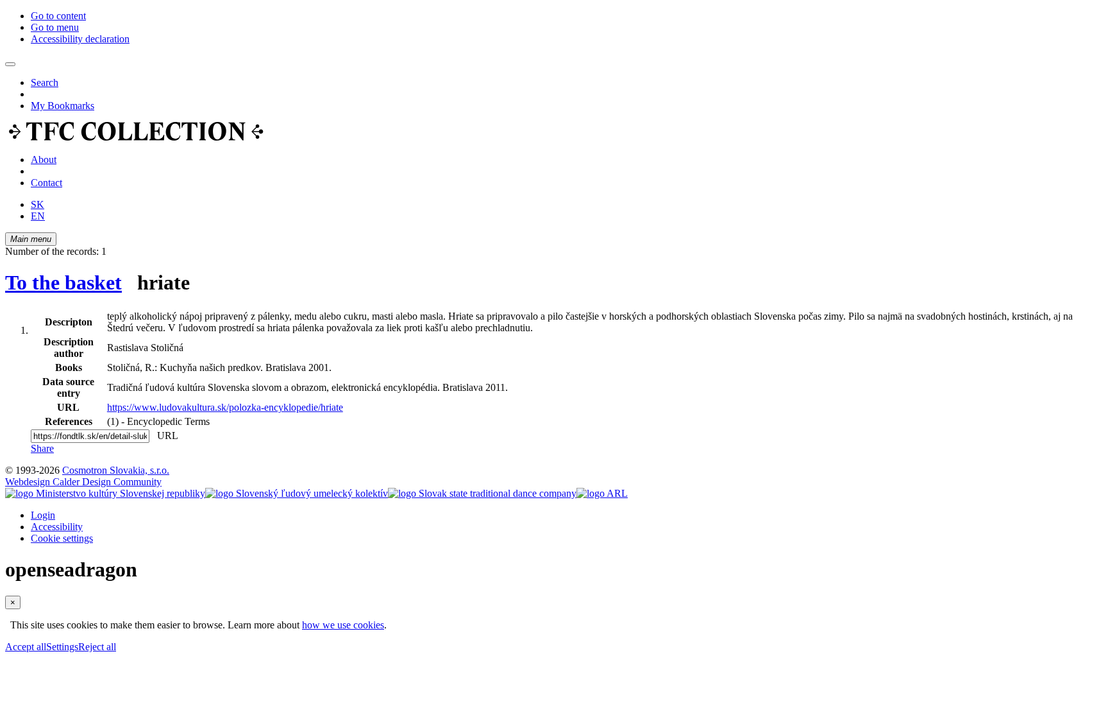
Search (44, 82)
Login (43, 515)
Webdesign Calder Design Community (83, 481)
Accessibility (57, 526)
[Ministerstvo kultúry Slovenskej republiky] (105, 493)
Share (42, 448)
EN (38, 216)
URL (164, 435)
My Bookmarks (62, 105)
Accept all (25, 646)
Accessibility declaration (80, 38)
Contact (46, 182)
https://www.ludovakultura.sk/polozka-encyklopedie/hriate (225, 407)
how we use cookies (343, 624)
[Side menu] (10, 64)
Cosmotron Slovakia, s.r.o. (115, 470)
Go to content (58, 15)
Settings (62, 646)
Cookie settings (62, 538)
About (43, 159)
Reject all (97, 646)
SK (37, 204)
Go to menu (55, 27)
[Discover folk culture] (136, 137)
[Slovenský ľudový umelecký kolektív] (296, 493)
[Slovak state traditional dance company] (482, 493)
